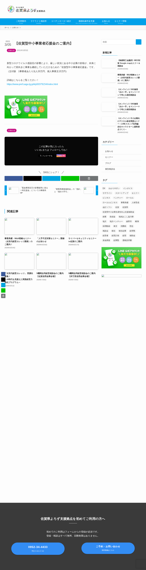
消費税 (123, 226)
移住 (113, 231)
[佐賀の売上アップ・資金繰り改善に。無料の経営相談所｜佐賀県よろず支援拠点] (26, 9)
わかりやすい (114, 188)
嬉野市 (129, 221)
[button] (14, 178)
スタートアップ (121, 193)
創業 (104, 217)
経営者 (105, 235)
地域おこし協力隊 (126, 217)
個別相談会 (110, 169)
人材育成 (135, 202)
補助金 (132, 235)
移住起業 (122, 231)
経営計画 (115, 235)
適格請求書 (127, 240)
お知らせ (11, 50)
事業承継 (124, 202)
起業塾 (116, 240)
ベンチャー (118, 198)
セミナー (109, 157)
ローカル (130, 198)
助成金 (112, 217)
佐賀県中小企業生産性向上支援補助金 (118, 212)
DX (104, 188)
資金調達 (106, 240)
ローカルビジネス (110, 202)
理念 (131, 226)
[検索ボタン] (130, 21)
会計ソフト (107, 207)
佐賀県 (125, 207)
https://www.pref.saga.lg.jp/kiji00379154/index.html (32, 84)
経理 (124, 235)
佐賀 (117, 207)
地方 (104, 221)
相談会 (105, 231)
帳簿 (137, 221)
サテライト (107, 193)
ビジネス (106, 198)
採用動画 (106, 226)
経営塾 (132, 231)
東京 (115, 226)
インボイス (127, 188)
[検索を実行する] (138, 42)
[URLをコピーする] (89, 178)
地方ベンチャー (116, 221)
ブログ (108, 163)
